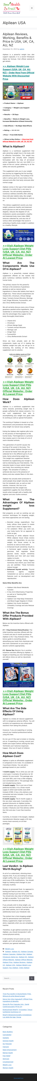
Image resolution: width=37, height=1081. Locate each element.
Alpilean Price (7, 962)
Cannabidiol (7, 1035)
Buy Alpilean (13, 968)
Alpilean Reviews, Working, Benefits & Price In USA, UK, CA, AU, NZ (18, 39)
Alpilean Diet (21, 954)
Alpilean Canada (27, 951)
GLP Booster (7, 1044)
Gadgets (6, 1038)
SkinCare (6, 1059)
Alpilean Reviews (19, 962)
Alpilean (8, 951)
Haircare (6, 1047)
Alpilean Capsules (9, 954)
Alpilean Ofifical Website (23, 960)
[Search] (31, 978)
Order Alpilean (24, 968)
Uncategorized (8, 1062)
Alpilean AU (16, 951)
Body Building (8, 1032)
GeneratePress (18, 1078)
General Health (8, 1041)
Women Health (8, 1068)
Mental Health (8, 1053)
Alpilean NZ (23, 957)
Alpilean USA (10, 965)
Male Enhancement (10, 1050)
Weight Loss (9, 949)
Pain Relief (6, 1056)
